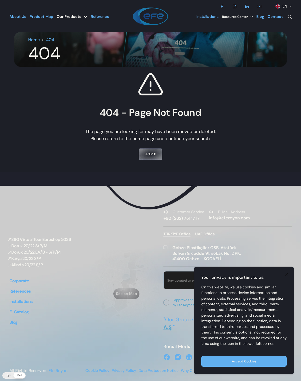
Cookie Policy (97, 370)
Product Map (41, 16)
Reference (100, 16)
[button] (14, 375)
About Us (17, 16)
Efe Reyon (57, 370)
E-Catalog (19, 312)
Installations (207, 16)
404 (50, 39)
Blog (260, 16)
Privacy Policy (124, 370)
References (20, 291)
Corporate (19, 281)
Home (34, 39)
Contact (275, 16)
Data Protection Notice (158, 370)
